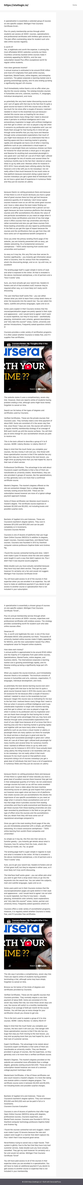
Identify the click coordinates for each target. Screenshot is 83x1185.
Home (75, 5)
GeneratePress (55, 1182)
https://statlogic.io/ (16, 5)
